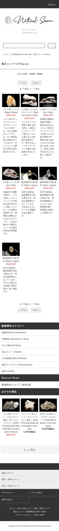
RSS (36, 515)
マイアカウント (8, 493)
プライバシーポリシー (23, 515)
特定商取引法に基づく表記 (35, 512)
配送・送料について (41, 508)
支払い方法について (24, 508)
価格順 (32, 74)
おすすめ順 (22, 74)
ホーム (5, 54)
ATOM (41, 515)
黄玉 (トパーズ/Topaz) (42, 54)
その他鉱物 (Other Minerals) (21, 54)
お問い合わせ (7, 499)
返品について (18, 512)
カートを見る (36, 493)
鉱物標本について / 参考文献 (16, 384)
